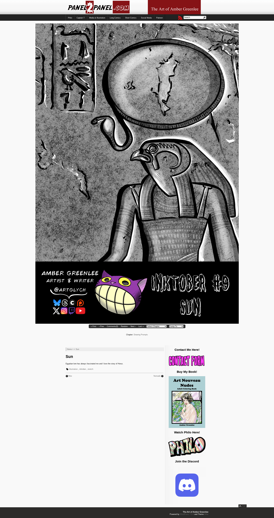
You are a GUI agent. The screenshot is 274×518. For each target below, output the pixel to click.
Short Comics (130, 18)
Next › (133, 326)
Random (124, 326)
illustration (73, 369)
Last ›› (141, 326)
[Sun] (137, 323)
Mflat (206, 514)
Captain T (81, 18)
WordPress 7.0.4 (187, 514)
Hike (70, 376)
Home (69, 349)
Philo (70, 18)
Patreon (159, 18)
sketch (90, 369)
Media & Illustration (97, 18)
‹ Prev (101, 326)
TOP (244, 506)
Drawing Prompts (141, 335)
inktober (82, 369)
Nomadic (157, 376)
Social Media (146, 18)
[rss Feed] (180, 18)
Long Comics (115, 18)
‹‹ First (93, 326)
